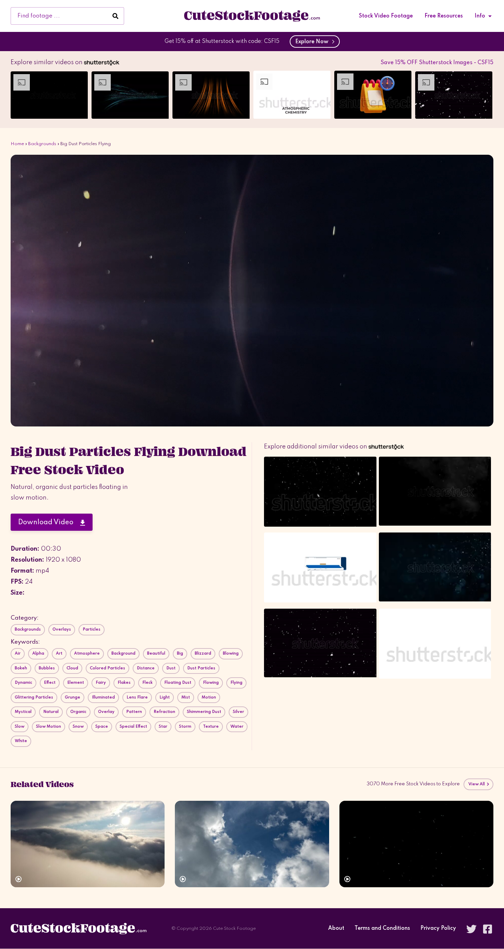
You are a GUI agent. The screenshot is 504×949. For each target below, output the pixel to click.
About (336, 928)
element (75, 683)
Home (17, 144)
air (18, 654)
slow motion (48, 727)
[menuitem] (386, 16)
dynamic (23, 683)
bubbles (47, 668)
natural (51, 712)
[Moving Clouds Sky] (252, 844)
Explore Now (313, 42)
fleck (147, 683)
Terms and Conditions (382, 928)
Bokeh (21, 668)
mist (185, 697)
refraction (164, 712)
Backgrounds (42, 144)
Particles (91, 630)
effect (50, 683)
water (236, 727)
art (59, 654)
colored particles (107, 668)
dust (171, 668)
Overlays (61, 630)
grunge (72, 697)
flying (236, 683)
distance (146, 668)
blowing (231, 654)
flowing (211, 683)
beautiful (156, 654)
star (163, 727)
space (101, 727)
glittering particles (34, 697)
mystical (23, 712)
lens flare (137, 697)
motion (209, 697)
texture (211, 727)
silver (238, 712)
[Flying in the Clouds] (88, 844)
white (21, 741)
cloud (72, 668)
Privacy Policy (438, 928)
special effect (133, 727)
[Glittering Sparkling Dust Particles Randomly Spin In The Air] (416, 844)
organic (78, 712)
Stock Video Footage (386, 16)
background (123, 654)
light (164, 697)
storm (185, 727)
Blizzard (203, 654)
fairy (101, 683)
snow (78, 727)
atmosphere (87, 654)
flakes (124, 683)
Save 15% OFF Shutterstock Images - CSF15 (437, 63)
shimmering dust (204, 712)
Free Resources (443, 16)
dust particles (201, 668)
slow (19, 727)
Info (480, 16)
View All (477, 784)
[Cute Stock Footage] (252, 16)
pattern (134, 712)
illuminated (103, 697)
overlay (106, 712)
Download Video (49, 522)
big (180, 654)
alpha (38, 654)
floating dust (177, 683)
